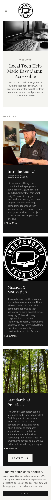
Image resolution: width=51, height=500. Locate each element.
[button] (6, 10)
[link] (25, 10)
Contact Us (20, 458)
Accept (25, 493)
